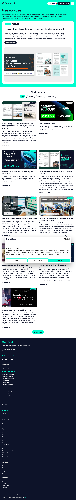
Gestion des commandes (8, 371)
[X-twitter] (9, 360)
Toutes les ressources (7, 465)
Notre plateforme (6, 368)
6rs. (25, 497)
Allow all (60, 260)
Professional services (7, 421)
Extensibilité (5, 405)
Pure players (5, 442)
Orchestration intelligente (8, 378)
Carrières (4, 483)
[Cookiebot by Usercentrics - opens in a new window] (63, 239)
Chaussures (5, 436)
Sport (3, 440)
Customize (37, 260)
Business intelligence (7, 395)
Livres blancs (51, 96)
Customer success (6, 423)
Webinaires (40, 96)
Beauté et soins (6, 434)
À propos (4, 481)
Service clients (5, 380)
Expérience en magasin (8, 384)
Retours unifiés (5, 382)
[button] (38, 332)
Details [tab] (38, 243)
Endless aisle (5, 457)
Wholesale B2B (5, 444)
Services (4, 417)
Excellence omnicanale (7, 450)
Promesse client (6, 448)
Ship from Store (6, 452)
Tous (22, 96)
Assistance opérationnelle (8, 393)
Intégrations (5, 403)
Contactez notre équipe (8, 356)
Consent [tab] (16, 243)
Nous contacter (6, 485)
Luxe (3, 438)
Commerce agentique (7, 391)
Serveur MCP (5, 407)
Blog (3, 467)
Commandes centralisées (8, 455)
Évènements (30, 96)
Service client (5, 419)
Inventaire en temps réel (8, 374)
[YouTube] (6, 360)
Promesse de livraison (7, 376)
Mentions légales (16, 495)
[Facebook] (12, 360)
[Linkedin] (3, 360)
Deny (16, 260)
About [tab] (60, 243)
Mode (3, 432)
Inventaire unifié (6, 446)
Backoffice (4, 401)
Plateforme (4, 413)
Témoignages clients (7, 474)
